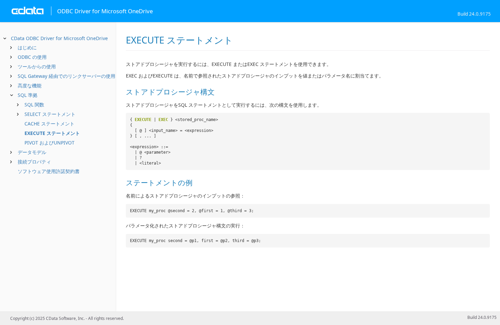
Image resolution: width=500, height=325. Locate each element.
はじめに (27, 47)
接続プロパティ (34, 161)
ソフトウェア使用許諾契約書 (49, 171)
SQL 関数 (34, 104)
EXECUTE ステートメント (52, 133)
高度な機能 (29, 85)
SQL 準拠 (27, 95)
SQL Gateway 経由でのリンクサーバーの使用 (66, 76)
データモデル (32, 152)
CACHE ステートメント (49, 123)
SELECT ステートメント (50, 114)
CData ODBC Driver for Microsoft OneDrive (59, 38)
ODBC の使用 (32, 57)
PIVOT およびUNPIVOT (49, 142)
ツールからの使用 (37, 66)
